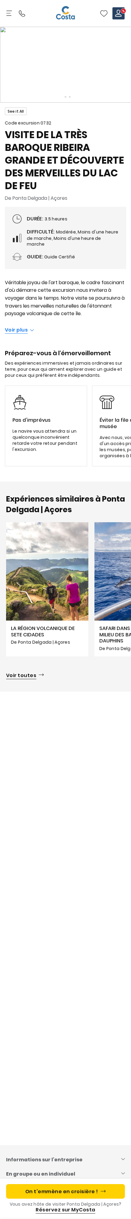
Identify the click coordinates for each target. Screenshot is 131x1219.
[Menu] (9, 13)
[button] (103, 13)
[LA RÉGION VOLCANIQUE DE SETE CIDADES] (47, 589)
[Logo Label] (65, 13)
